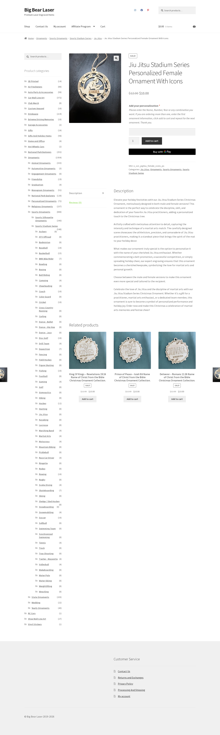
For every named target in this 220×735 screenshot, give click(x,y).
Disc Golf (43, 338)
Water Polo (44, 575)
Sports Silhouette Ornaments (44, 219)
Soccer (42, 517)
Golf (41, 387)
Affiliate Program (81, 26)
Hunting (43, 408)
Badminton (44, 242)
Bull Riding (44, 275)
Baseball (43, 247)
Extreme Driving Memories (41, 119)
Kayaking (43, 419)
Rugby (42, 479)
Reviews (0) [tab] (75, 202)
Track (42, 548)
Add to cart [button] (87, 399)
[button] (116, 58)
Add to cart (151, 140)
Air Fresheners (35, 86)
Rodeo (42, 468)
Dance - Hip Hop (47, 327)
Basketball (44, 253)
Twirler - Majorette (48, 559)
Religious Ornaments (42, 206)
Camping (43, 280)
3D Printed (33, 81)
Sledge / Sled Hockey (49, 501)
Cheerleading (45, 285)
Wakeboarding (46, 569)
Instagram (135, 10)
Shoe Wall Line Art (37, 618)
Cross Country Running (46, 309)
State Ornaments (40, 597)
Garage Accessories (38, 124)
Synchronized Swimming (46, 536)
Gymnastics (45, 392)
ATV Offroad (45, 236)
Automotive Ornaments (43, 168)
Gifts (30, 130)
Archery (43, 231)
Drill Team (44, 343)
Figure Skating (46, 365)
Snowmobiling (46, 512)
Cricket (42, 302)
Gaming (43, 381)
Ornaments (41, 38)
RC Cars (32, 613)
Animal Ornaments (41, 163)
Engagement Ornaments (44, 173)
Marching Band (46, 430)
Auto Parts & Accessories (40, 92)
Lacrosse (43, 425)
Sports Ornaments (58, 38)
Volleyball (44, 564)
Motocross (44, 441)
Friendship (37, 179)
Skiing (42, 495)
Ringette (43, 463)
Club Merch (33, 103)
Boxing (42, 269)
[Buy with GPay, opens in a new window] (162, 152)
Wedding (36, 602)
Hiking (42, 397)
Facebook (142, 10)
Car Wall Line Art (36, 97)
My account (59, 26)
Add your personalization (144, 105)
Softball (43, 523)
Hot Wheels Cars (36, 146)
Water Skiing (45, 580)
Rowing (42, 474)
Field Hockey (45, 359)
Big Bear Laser (39, 10)
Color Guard (45, 296)
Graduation (37, 184)
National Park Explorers (39, 152)
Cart (102, 26)
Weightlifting (45, 586)
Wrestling (44, 591)
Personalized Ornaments (44, 201)
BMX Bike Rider (46, 258)
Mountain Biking (47, 447)
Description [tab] (75, 193)
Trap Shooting (46, 553)
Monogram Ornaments (43, 190)
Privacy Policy (125, 683)
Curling (42, 316)
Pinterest (148, 10)
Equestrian (44, 349)
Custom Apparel (36, 108)
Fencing (43, 354)
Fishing (42, 370)
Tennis (42, 542)
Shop (27, 26)
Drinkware (33, 113)
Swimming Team (47, 528)
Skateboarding (46, 490)
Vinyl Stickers (35, 624)
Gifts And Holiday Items (40, 135)
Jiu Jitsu (98, 38)
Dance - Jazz (45, 332)
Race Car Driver (46, 457)
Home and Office (36, 141)
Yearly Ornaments (40, 608)
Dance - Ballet (46, 321)
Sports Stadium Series (80, 38)
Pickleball (44, 452)
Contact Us (42, 26)
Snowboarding (46, 506)
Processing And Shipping (131, 690)
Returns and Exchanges (130, 677)
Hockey (42, 403)
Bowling (43, 264)
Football (43, 376)
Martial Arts (45, 436)
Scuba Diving (45, 485)
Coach (42, 291)
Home (31, 38)
